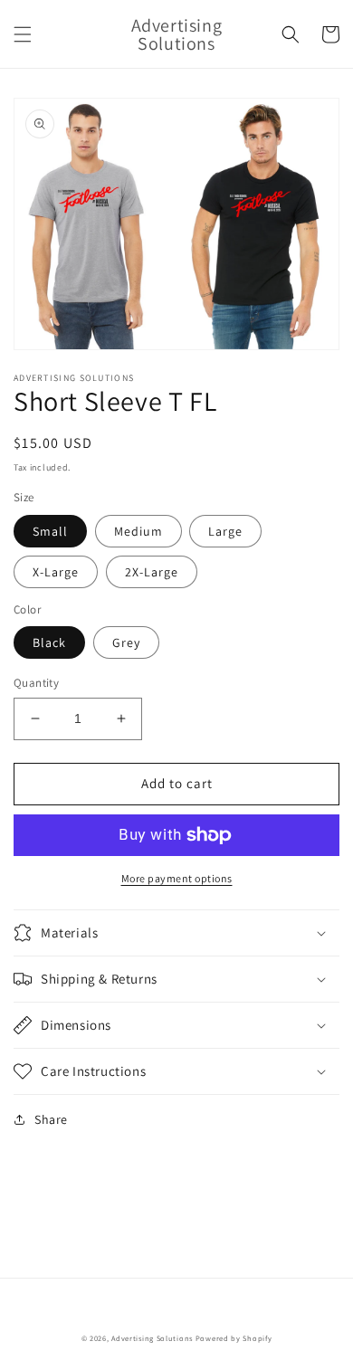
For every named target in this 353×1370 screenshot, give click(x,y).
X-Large (56, 572)
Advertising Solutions (152, 1338)
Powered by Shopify (234, 1338)
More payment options (177, 878)
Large (225, 531)
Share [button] (51, 1119)
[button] (23, 34)
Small (50, 531)
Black (49, 642)
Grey (126, 642)
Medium (138, 531)
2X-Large (151, 572)
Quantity (36, 682)
